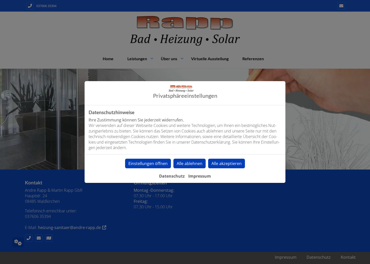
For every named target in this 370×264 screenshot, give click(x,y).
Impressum (199, 176)
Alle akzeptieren (226, 163)
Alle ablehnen (189, 163)
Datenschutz (172, 176)
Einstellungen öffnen (148, 163)
